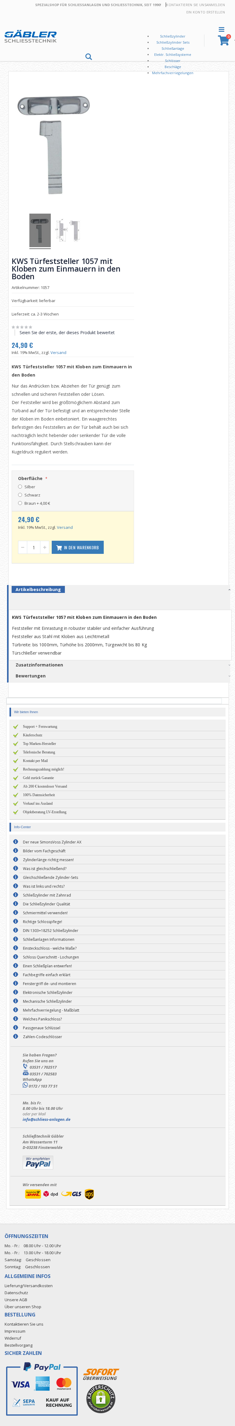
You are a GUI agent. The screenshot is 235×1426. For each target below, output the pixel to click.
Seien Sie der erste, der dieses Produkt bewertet (67, 332)
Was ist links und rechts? (44, 886)
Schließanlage (173, 48)
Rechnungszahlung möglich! (43, 769)
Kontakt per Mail (35, 761)
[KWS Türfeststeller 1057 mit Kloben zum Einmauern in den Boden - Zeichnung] (67, 231)
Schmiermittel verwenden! (45, 912)
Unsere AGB (16, 1299)
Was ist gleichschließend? (44, 868)
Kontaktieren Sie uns (186, 4)
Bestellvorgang (18, 1345)
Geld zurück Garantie (38, 778)
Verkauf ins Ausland (38, 803)
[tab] (122, 590)
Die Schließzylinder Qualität (46, 904)
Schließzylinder (172, 36)
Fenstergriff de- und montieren (49, 983)
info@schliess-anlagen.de (46, 1119)
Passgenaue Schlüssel (41, 1028)
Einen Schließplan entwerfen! (47, 966)
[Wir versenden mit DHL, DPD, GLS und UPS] (59, 1199)
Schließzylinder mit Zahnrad (47, 895)
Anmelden (215, 4)
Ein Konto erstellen (205, 12)
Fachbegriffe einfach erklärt (46, 974)
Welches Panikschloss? (42, 1019)
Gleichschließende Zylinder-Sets (50, 877)
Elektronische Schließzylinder (48, 992)
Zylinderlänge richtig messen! (48, 859)
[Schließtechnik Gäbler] (31, 36)
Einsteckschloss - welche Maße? (49, 948)
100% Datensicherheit (39, 795)
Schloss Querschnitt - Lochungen (51, 957)
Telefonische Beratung (39, 752)
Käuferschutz (32, 735)
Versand (58, 352)
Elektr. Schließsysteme (172, 54)
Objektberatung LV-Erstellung (44, 812)
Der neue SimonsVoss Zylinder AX (52, 842)
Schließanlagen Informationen (48, 939)
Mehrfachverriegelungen (172, 72)
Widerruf (13, 1338)
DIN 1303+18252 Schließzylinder (50, 930)
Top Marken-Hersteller (39, 744)
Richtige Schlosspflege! (42, 921)
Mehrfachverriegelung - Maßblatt (51, 1010)
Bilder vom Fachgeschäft (44, 851)
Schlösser (173, 60)
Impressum (15, 1331)
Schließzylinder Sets (172, 42)
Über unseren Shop (23, 1306)
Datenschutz (16, 1292)
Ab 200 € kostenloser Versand (45, 786)
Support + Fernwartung (40, 726)
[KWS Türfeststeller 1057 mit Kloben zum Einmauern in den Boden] (40, 231)
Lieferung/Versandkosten (29, 1285)
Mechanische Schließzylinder (47, 1001)
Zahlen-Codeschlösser (42, 1036)
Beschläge (173, 66)
